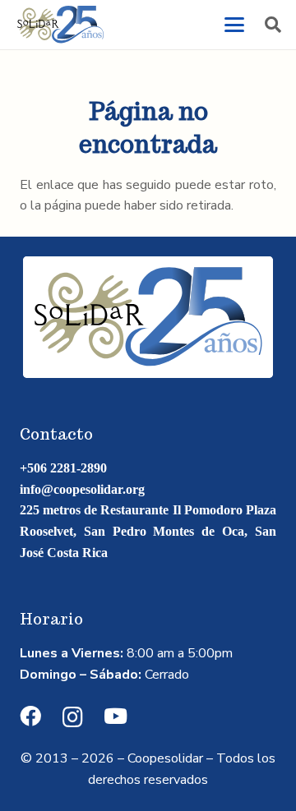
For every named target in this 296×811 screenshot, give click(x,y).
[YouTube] (115, 716)
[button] (234, 25)
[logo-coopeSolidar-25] (60, 25)
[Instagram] (72, 717)
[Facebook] (30, 716)
